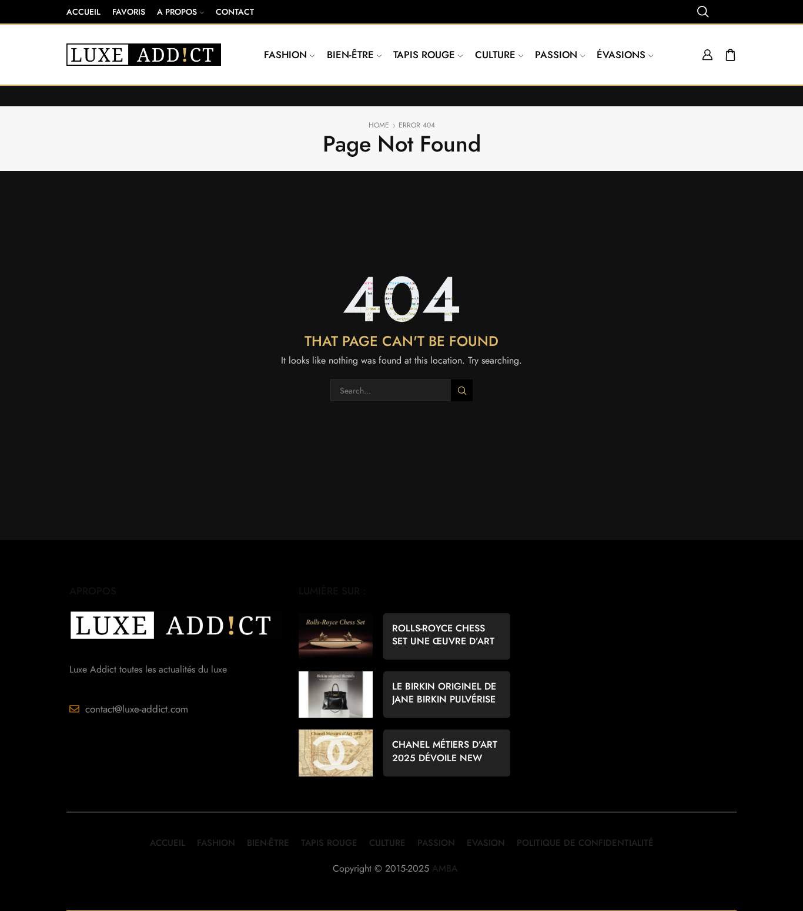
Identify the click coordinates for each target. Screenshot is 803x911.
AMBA (445, 868)
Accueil (83, 12)
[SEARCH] (462, 390)
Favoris (128, 12)
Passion (556, 55)
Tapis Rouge (424, 55)
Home (379, 125)
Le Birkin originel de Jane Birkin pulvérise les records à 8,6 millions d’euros (444, 693)
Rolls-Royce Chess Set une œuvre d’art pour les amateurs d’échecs (443, 635)
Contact (235, 12)
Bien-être (350, 55)
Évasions (621, 55)
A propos (177, 12)
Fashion (285, 55)
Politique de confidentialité (585, 842)
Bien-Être (268, 842)
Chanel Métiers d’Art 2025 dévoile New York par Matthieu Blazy (444, 751)
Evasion (486, 842)
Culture (495, 55)
